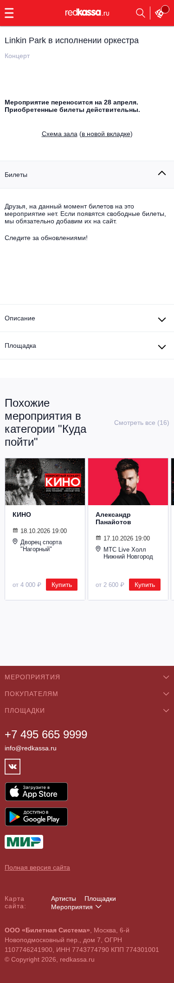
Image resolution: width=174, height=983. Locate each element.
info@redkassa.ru (31, 748)
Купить (62, 584)
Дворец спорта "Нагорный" (41, 546)
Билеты (16, 174)
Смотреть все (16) (141, 422)
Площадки (100, 898)
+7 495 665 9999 (46, 734)
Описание (20, 318)
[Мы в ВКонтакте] (12, 767)
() (87, 133)
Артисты (63, 898)
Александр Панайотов (113, 518)
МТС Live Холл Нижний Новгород (128, 553)
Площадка (20, 345)
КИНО (22, 514)
